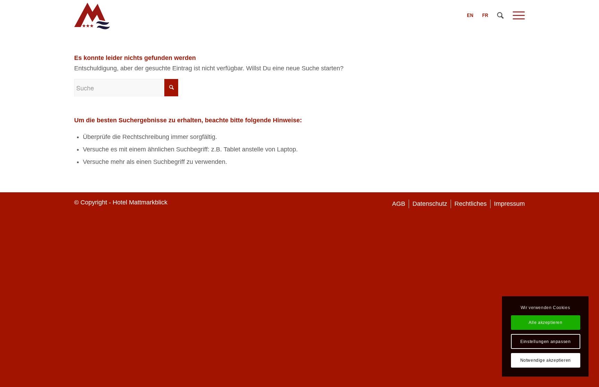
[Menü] (516, 15)
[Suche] (500, 15)
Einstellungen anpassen (545, 341)
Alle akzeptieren (546, 322)
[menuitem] (470, 15)
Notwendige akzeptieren (545, 360)
